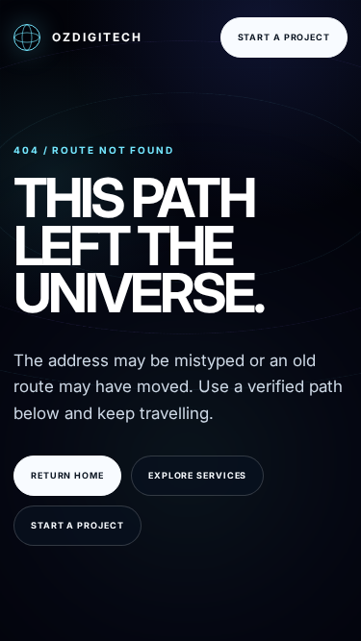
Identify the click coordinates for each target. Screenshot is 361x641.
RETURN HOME (67, 475)
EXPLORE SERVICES (197, 475)
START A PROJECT (284, 37)
